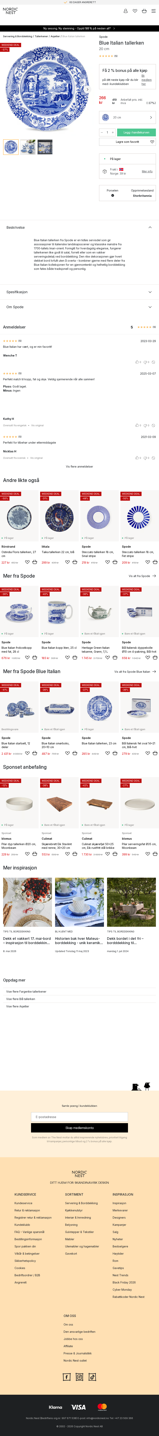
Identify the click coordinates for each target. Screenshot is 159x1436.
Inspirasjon (119, 1203)
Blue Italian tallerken (73, 36)
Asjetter (55, 36)
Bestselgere (120, 1246)
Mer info (147, 171)
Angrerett (21, 1282)
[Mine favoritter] (135, 11)
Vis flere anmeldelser (79, 466)
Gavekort (71, 1253)
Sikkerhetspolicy (25, 1261)
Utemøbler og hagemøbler (82, 1246)
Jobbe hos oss (73, 1339)
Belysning (71, 1225)
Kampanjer (119, 1225)
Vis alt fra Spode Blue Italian (132, 671)
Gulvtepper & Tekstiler (79, 1232)
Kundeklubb (22, 1225)
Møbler (69, 1239)
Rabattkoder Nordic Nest (128, 1297)
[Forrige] (7, 89)
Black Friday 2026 (124, 1282)
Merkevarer (120, 1210)
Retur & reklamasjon (27, 1210)
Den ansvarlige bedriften (79, 1332)
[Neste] (87, 89)
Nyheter (118, 1239)
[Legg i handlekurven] (34, 562)
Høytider (118, 1253)
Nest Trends (120, 1275)
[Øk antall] (113, 132)
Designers (119, 1217)
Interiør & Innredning (78, 1217)
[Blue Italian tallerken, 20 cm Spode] (47, 88)
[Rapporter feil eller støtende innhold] (153, 362)
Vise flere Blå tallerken (20, 999)
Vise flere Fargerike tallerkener (26, 991)
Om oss (68, 1324)
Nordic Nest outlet (75, 1360)
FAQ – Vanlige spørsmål (29, 1232)
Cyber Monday (122, 1289)
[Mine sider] (125, 11)
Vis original (37, 425)
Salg (115, 1232)
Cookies (20, 1268)
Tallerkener (41, 36)
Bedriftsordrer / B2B (27, 1275)
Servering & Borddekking (17, 36)
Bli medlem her (147, 80)
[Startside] (10, 11)
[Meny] (153, 11)
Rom (115, 1261)
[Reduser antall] (102, 132)
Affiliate (68, 1346)
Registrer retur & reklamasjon (33, 1217)
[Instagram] (79, 1376)
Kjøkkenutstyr (74, 1210)
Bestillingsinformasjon (28, 1239)
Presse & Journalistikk (78, 1353)
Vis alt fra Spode (139, 576)
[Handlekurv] (144, 11)
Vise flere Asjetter (17, 1006)
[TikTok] (92, 1376)
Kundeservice (23, 1203)
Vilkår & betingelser (27, 1253)
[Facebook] (66, 1376)
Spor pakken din (25, 1246)
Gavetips (118, 1268)
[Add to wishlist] (27, 562)
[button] (108, 56)
